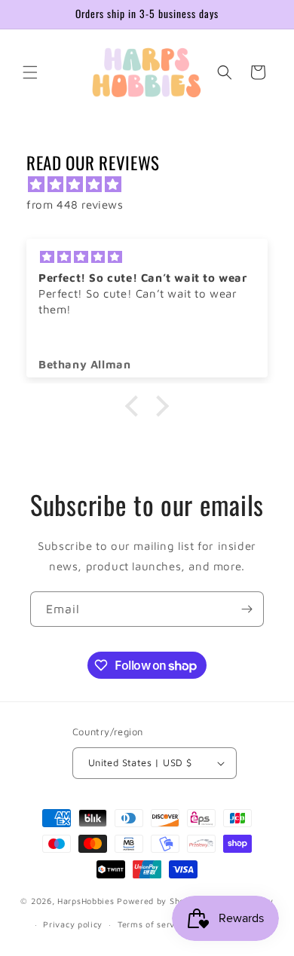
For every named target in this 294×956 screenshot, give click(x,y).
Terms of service (152, 924)
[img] (154, 184)
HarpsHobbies (85, 901)
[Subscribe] (246, 609)
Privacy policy (73, 924)
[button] (30, 72)
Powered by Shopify (159, 901)
